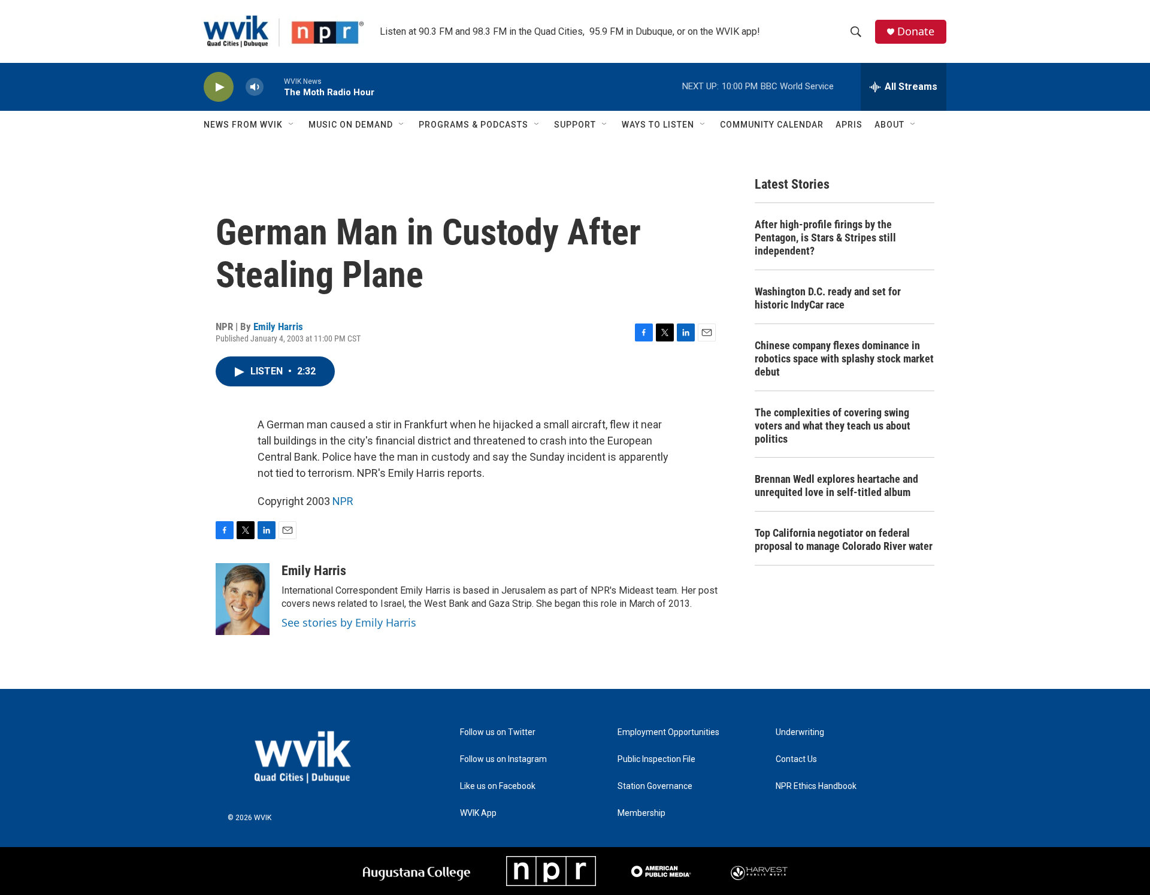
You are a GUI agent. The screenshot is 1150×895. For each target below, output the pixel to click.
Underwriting (800, 732)
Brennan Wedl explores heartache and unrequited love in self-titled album (836, 485)
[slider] (274, 86)
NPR (342, 501)
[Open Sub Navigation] (291, 124)
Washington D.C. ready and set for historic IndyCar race (828, 298)
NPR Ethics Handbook (816, 786)
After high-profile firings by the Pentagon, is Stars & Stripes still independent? (825, 237)
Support (575, 124)
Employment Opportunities (668, 732)
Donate (915, 31)
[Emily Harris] (243, 599)
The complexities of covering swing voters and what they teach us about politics (832, 425)
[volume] (254, 87)
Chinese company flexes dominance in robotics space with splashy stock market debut (844, 358)
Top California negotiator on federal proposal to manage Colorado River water (844, 539)
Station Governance (655, 786)
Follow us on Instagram (503, 759)
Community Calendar (772, 124)
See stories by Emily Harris (349, 622)
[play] (218, 87)
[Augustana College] (416, 871)
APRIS (849, 124)
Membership (641, 813)
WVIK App (478, 813)
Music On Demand (350, 124)
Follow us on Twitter (497, 732)
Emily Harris (278, 326)
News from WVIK (243, 124)
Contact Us (796, 759)
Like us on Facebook (497, 786)
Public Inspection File (656, 759)
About (889, 124)
